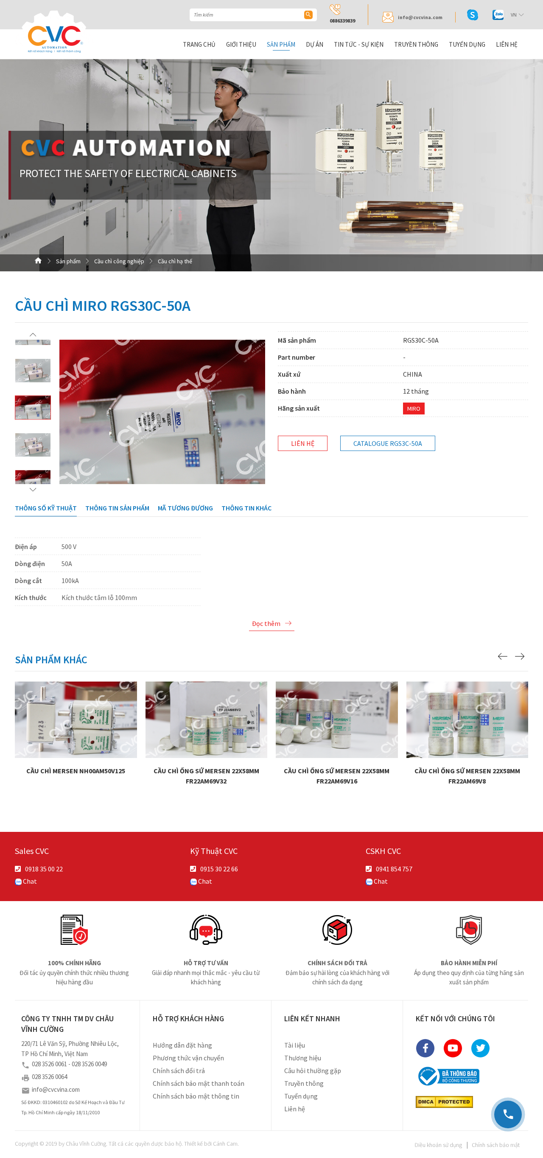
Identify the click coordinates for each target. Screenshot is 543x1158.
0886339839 (342, 20)
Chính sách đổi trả (179, 1070)
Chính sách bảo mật (496, 1145)
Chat (29, 881)
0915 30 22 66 (219, 869)
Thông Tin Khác (246, 508)
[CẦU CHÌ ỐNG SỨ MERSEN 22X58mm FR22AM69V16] (337, 719)
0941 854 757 (394, 869)
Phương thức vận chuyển (188, 1058)
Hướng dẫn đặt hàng (182, 1045)
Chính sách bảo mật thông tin (196, 1096)
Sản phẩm (281, 44)
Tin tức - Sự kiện (358, 44)
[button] (33, 334)
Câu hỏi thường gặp (312, 1070)
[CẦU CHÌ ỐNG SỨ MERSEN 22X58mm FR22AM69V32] (207, 719)
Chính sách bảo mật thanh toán (198, 1083)
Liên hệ (507, 44)
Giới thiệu (241, 44)
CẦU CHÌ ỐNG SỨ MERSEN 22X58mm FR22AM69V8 (467, 747)
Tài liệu (294, 1045)
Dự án (314, 44)
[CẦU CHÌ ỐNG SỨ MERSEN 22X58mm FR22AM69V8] (467, 719)
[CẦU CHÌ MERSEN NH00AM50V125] (76, 719)
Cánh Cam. (226, 1143)
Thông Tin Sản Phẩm (117, 508)
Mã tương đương (185, 508)
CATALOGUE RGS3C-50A (387, 443)
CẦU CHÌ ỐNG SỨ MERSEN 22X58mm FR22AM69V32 (206, 747)
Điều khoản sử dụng (438, 1145)
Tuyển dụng (467, 44)
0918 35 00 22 (44, 869)
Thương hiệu (302, 1058)
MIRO (413, 408)
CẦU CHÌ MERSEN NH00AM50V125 (76, 742)
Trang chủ (199, 44)
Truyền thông (416, 44)
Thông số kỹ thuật (46, 508)
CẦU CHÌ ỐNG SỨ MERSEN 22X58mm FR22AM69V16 (337, 747)
